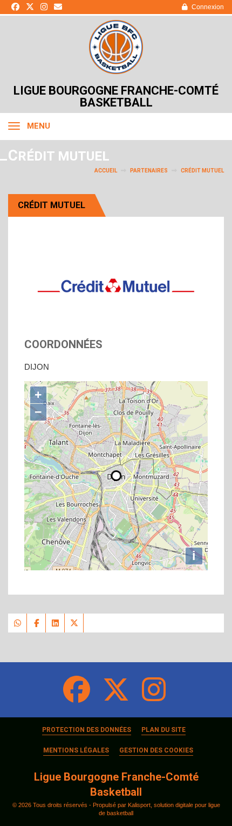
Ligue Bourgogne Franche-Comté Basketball (116, 96)
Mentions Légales (76, 750)
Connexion (208, 7)
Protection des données (86, 730)
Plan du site (163, 730)
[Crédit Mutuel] (116, 285)
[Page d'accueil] (116, 47)
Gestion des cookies (156, 750)
